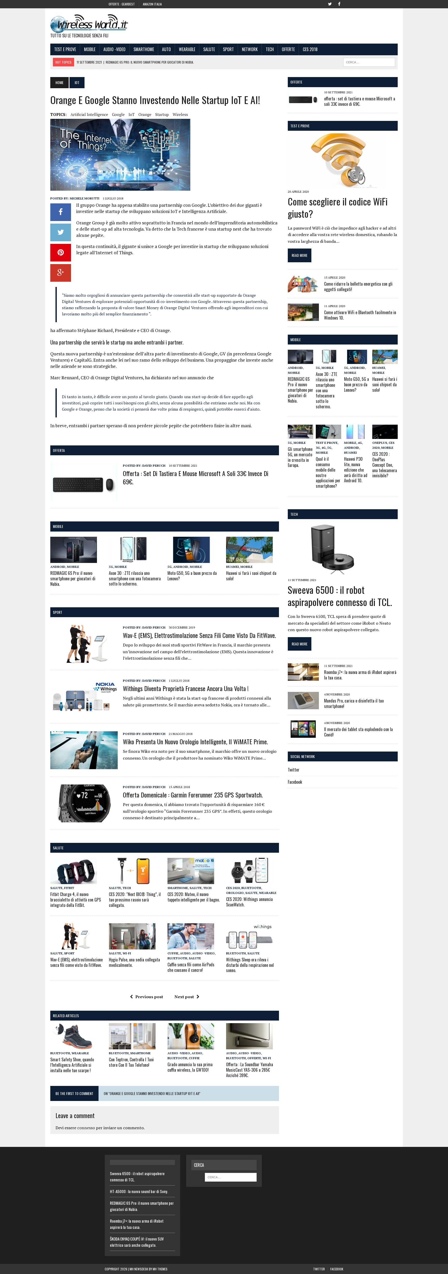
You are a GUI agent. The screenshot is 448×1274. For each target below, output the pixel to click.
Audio (185, 953)
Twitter (293, 770)
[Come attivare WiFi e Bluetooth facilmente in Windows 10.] (303, 317)
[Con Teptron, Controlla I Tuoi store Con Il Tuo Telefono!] (132, 1046)
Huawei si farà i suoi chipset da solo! (251, 576)
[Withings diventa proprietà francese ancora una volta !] (84, 712)
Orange (144, 114)
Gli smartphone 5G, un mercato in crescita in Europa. (300, 457)
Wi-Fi (127, 953)
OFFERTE (296, 82)
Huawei (232, 567)
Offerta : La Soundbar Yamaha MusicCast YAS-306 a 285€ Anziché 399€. (249, 1069)
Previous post (149, 997)
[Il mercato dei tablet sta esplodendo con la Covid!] (303, 734)
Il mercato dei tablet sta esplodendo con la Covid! (358, 732)
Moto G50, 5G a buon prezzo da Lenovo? (192, 576)
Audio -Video (114, 49)
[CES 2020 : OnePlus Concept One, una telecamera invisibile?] (385, 435)
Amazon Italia (152, 4)
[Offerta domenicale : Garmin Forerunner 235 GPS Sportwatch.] (84, 819)
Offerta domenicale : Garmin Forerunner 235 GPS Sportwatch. (193, 794)
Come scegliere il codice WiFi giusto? (338, 207)
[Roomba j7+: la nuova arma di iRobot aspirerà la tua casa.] (303, 677)
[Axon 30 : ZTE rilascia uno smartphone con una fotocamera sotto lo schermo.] (132, 559)
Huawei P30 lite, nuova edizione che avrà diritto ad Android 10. (355, 470)
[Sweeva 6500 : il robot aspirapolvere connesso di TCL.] (336, 573)
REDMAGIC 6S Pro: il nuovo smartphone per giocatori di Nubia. (72, 578)
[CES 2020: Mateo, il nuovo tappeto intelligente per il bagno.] (190, 880)
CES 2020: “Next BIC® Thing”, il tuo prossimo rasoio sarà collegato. (135, 899)
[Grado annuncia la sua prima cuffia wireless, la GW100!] (190, 1046)
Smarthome (144, 49)
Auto (166, 49)
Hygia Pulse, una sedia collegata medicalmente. (134, 962)
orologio (235, 893)
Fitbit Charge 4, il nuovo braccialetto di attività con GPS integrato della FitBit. (75, 899)
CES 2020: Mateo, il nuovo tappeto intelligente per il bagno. (193, 897)
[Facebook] (339, 4)
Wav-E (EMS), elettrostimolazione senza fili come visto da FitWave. (199, 635)
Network (250, 49)
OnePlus (379, 443)
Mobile (89, 49)
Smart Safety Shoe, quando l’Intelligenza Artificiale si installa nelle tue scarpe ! (72, 1064)
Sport (228, 49)
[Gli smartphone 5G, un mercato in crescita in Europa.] (300, 435)
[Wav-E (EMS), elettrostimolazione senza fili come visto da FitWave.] (84, 659)
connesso (86, 1128)
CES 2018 (310, 49)
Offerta (59, 450)
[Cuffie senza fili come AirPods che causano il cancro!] (190, 946)
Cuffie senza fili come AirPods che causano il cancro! (190, 967)
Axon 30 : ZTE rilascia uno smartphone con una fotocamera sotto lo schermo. (135, 578)
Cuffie (172, 953)
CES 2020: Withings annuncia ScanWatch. (249, 902)
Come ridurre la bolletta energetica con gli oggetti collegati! (358, 286)
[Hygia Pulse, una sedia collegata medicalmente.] (132, 946)
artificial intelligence (89, 114)
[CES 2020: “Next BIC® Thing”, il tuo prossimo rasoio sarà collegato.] (132, 880)
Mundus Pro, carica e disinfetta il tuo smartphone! (354, 703)
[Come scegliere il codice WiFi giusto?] (336, 184)
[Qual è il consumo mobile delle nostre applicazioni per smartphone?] (328, 435)
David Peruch (153, 465)
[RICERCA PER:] (369, 61)
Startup (162, 114)
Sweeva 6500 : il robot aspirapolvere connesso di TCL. (340, 596)
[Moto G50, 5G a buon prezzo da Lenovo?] (190, 559)
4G (323, 448)
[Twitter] (330, 4)
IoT (132, 114)
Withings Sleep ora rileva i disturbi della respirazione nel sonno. (250, 965)
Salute (209, 49)
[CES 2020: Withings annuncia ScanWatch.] (249, 880)
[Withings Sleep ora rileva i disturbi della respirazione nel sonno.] (249, 946)
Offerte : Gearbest (122, 4)
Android (57, 567)
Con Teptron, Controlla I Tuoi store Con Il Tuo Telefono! (131, 1062)
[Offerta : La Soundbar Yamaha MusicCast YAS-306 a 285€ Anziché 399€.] (249, 1046)
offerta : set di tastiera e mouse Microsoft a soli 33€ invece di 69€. (195, 477)
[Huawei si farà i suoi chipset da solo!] (249, 559)
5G (111, 567)
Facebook (295, 782)
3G (318, 448)
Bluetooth (251, 888)
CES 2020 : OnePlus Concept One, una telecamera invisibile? (384, 465)
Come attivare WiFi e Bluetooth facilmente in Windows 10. (360, 315)
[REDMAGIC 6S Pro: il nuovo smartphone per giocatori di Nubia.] (73, 559)
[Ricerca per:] (231, 1176)
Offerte (288, 49)
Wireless (180, 114)
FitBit (69, 888)
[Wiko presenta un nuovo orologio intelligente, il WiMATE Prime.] (84, 765)
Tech (270, 49)
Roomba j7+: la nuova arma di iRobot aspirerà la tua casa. (360, 675)
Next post (184, 997)
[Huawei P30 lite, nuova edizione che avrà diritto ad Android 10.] (356, 435)
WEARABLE (187, 49)
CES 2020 (233, 888)
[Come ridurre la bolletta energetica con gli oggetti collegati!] (303, 289)
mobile (58, 526)
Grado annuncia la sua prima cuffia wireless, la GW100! (190, 1067)
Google (118, 114)
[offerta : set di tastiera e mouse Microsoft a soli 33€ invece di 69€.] (84, 497)
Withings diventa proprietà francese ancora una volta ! (186, 688)
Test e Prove (65, 49)
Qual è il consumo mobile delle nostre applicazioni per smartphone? (328, 472)
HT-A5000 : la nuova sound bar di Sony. (139, 1191)
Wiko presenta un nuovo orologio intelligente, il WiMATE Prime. (195, 741)
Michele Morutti (84, 198)
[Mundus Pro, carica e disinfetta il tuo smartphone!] (303, 706)
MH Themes (160, 1269)
